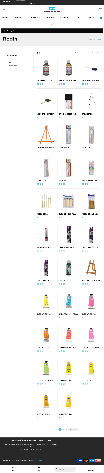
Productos (13, 66)
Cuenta (39, 470)
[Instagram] (34, 3)
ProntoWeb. (39, 460)
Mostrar (94, 53)
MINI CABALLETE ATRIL (91, 281)
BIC (10, 62)
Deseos (91, 470)
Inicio (91, 39)
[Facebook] (31, 3)
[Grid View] (37, 53)
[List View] (39, 53)
